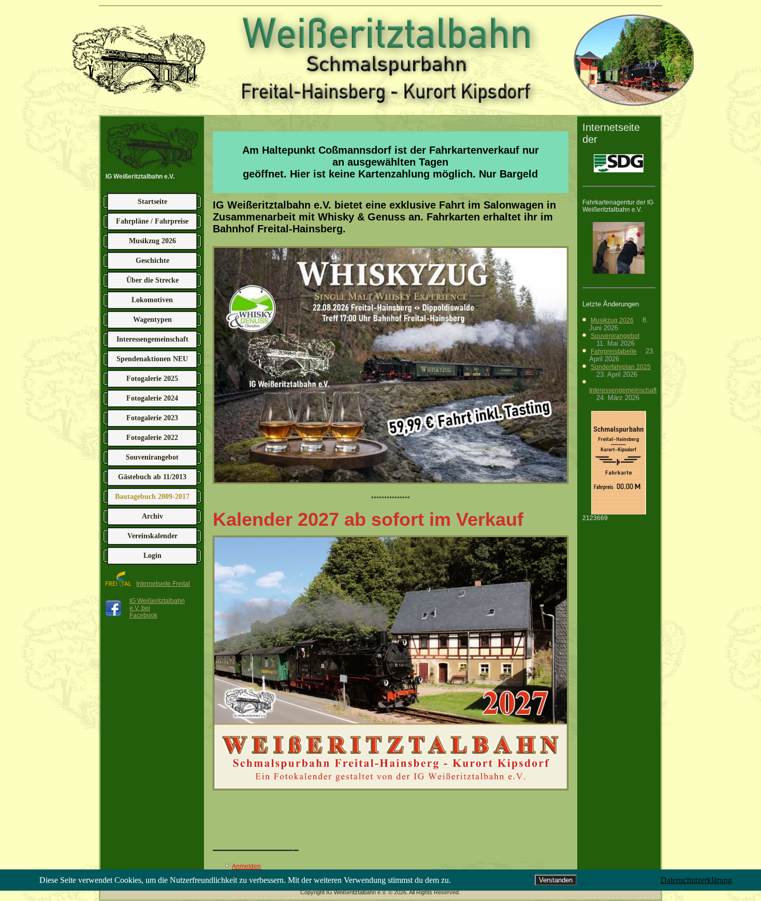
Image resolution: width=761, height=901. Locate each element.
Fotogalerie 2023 (152, 418)
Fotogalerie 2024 (152, 398)
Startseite (152, 201)
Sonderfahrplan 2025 (621, 367)
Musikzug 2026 (152, 241)
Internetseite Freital (163, 583)
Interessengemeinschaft (152, 339)
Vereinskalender (152, 536)
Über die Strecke (152, 280)
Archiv (152, 516)
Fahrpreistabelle (614, 351)
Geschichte (152, 260)
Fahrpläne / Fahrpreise (152, 221)
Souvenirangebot (152, 457)
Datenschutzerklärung (696, 880)
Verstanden (556, 880)
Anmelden (246, 866)
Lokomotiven (152, 300)
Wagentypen (152, 319)
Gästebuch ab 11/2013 (152, 477)
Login (152, 555)
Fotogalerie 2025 (152, 378)
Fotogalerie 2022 (152, 437)
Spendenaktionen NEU (152, 359)
